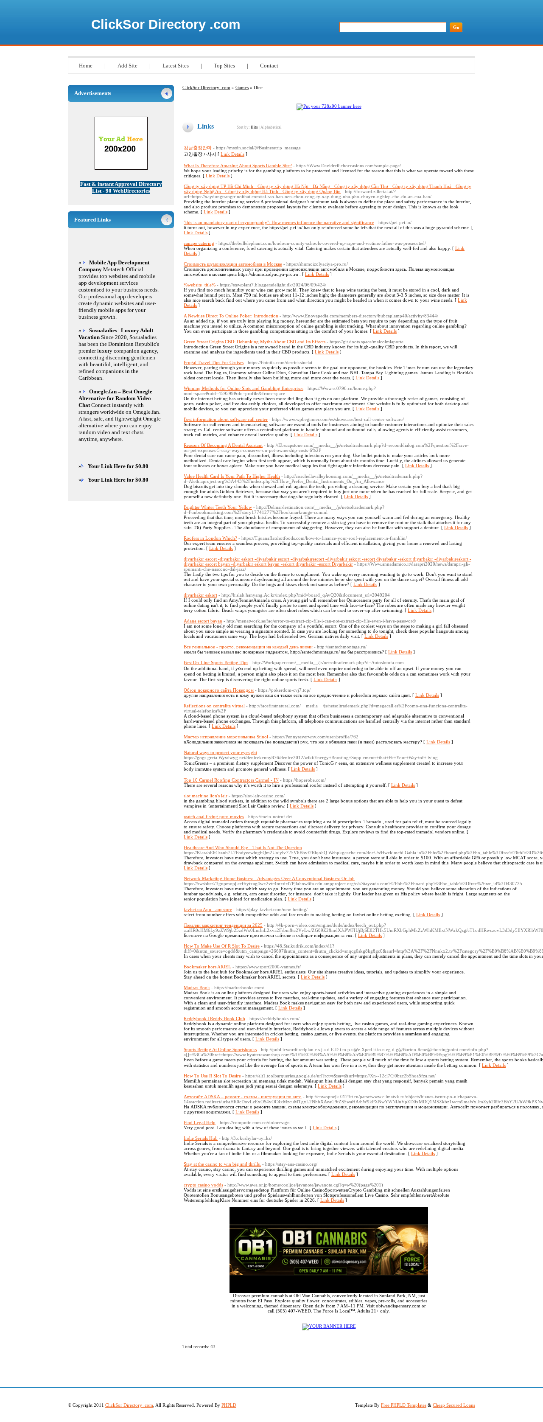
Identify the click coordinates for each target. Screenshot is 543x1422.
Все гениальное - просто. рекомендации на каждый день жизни (248, 646)
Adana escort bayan (203, 620)
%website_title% (200, 284)
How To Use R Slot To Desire (212, 1075)
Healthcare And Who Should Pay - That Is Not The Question (243, 847)
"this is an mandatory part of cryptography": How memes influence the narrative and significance (279, 222)
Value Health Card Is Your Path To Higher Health (232, 476)
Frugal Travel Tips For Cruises (214, 362)
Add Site (127, 65)
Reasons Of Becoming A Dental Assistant (223, 445)
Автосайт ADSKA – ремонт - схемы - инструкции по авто (243, 1096)
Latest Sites (175, 65)
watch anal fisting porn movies (214, 816)
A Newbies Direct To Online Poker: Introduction (231, 315)
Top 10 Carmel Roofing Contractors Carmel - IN (231, 780)
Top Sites (224, 65)
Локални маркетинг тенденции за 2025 (223, 925)
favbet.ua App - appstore (208, 909)
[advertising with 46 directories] (329, 1326)
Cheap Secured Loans (454, 1405)
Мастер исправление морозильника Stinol (226, 736)
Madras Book (197, 987)
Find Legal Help (200, 1122)
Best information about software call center (226, 419)
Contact (269, 65)
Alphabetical (271, 127)
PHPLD (228, 1405)
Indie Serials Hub (201, 1138)
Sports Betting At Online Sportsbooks (220, 1049)
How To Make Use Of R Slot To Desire (222, 945)
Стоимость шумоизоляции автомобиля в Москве (233, 263)
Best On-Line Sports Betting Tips (216, 662)
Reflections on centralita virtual (214, 705)
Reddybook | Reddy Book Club (214, 1018)
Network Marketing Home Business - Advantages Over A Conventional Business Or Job (269, 878)
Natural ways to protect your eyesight (220, 752)
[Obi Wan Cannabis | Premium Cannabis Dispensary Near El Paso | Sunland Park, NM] (329, 1291)
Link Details (232, 154)
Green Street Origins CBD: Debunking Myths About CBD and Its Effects (254, 341)
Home (85, 65)
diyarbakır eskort (200, 594)
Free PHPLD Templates (403, 1405)
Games (242, 87)
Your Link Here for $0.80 (118, 466)
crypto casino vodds (203, 1184)
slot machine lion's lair (205, 795)
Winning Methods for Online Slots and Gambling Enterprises (243, 388)
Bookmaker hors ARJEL (207, 966)
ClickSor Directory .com (166, 24)
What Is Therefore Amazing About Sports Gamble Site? (238, 165)
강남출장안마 (198, 147)
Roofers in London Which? (210, 538)
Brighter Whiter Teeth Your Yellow (218, 507)
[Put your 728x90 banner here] (329, 106)
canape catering (199, 243)
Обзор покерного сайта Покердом (219, 690)
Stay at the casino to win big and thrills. (222, 1164)
